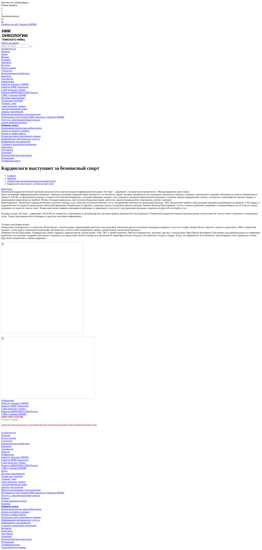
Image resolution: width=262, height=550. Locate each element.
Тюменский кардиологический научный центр (31, 181)
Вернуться (6, 189)
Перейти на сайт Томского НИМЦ (19, 24)
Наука (4, 54)
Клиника (5, 59)
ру (2, 19)
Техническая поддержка (13, 547)
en (2, 21)
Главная (11, 175)
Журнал (5, 57)
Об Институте (8, 48)
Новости (5, 51)
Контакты (6, 62)
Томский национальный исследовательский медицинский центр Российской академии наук (49, 424)
